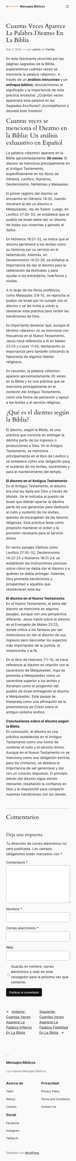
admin (36, 49)
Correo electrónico (22, 928)
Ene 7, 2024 (13, 49)
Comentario (17, 862)
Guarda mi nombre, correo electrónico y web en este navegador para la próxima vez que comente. (39, 974)
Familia (50, 49)
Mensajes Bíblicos (32, 6)
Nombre (14, 909)
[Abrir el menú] (67, 6)
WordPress (32, 1152)
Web (9, 947)
